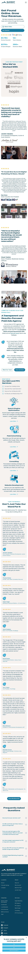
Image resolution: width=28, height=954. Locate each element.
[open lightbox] (14, 152)
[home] (8, 2)
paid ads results (14, 333)
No (14, 947)
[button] (25, 2)
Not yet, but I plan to (14, 950)
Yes (14, 944)
